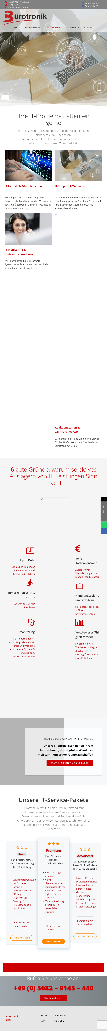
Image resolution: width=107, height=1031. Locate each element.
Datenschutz (60, 1021)
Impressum (60, 1015)
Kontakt (88, 27)
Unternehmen (32, 27)
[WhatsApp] (104, 524)
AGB (43, 1021)
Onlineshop (72, 27)
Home (17, 27)
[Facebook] (104, 531)
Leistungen (52, 27)
